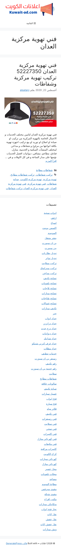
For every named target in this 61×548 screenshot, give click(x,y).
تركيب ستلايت (49, 263)
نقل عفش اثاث (48, 524)
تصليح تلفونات (49, 283)
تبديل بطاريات (49, 253)
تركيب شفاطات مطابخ (22, 174)
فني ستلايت (50, 423)
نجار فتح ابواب (49, 509)
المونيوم (52, 233)
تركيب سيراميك (48, 268)
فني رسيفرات (49, 418)
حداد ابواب (51, 318)
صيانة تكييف (50, 388)
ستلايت (53, 373)
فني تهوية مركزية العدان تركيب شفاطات (27, 188)
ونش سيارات (50, 529)
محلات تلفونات (49, 474)
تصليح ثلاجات (50, 288)
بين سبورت (51, 248)
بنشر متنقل (51, 238)
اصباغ (54, 223)
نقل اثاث (52, 514)
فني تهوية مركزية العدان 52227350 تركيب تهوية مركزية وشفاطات (35, 74)
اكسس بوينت (49, 228)
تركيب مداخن (49, 273)
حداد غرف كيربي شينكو (44, 343)
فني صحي (51, 428)
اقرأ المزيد (51, 161)
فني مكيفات (50, 444)
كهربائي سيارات (48, 459)
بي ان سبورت (49, 243)
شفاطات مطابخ (44, 170)
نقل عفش (51, 519)
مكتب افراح (50, 499)
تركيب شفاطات (44, 174)
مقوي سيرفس (49, 489)
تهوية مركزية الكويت (31, 179)
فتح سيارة (51, 403)
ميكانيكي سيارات (48, 504)
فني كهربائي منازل (47, 439)
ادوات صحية (50, 213)
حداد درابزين (50, 323)
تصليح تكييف (50, 278)
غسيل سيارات (49, 393)
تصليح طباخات (49, 298)
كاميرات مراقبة (49, 449)
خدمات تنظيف (49, 353)
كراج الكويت (50, 454)
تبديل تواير (51, 258)
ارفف (54, 218)
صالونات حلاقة (49, 383)
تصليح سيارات (49, 293)
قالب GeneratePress (16, 543)
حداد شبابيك (50, 338)
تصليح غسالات (49, 303)
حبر (55, 313)
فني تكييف (51, 413)
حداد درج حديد (49, 328)
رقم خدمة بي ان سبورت (44, 368)
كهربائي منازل (49, 464)
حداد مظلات (50, 348)
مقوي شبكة (50, 494)
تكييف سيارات (49, 308)
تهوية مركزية (50, 179)
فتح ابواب (51, 398)
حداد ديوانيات (49, 333)
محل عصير (51, 469)
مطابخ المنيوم (49, 484)
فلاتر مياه (52, 408)
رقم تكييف (51, 363)
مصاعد (53, 479)
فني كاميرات (50, 433)
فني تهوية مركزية (37, 183)
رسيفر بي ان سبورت (46, 358)
